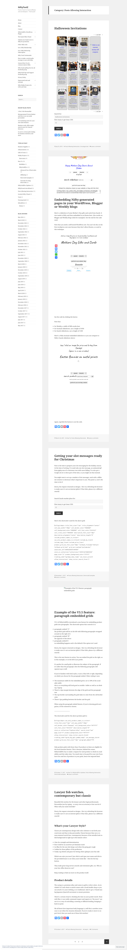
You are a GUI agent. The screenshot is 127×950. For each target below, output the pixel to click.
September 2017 (22, 314)
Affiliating (23, 175)
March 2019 (21, 293)
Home (19, 20)
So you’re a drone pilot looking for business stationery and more (26, 133)
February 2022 (22, 238)
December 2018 (22, 302)
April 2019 (21, 290)
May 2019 (20, 287)
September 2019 (22, 276)
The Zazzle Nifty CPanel (24, 37)
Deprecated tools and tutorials (24, 81)
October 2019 (22, 273)
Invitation (62, 47)
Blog (19, 26)
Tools (19, 197)
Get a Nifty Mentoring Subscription (24, 51)
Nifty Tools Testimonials (24, 55)
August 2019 (21, 279)
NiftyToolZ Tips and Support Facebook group (26, 73)
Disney (21, 206)
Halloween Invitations (70, 28)
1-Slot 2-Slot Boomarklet (24, 111)
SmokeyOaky (63, 79)
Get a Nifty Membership (24, 47)
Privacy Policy (22, 77)
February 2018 (22, 305)
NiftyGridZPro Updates (24, 185)
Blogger (56, 218)
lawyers (86, 929)
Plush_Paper (85, 79)
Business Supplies (23, 147)
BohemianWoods (85, 101)
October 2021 (22, 249)
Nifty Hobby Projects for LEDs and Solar (25, 86)
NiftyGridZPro (23, 167)
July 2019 (20, 281)
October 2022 (22, 229)
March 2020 (21, 264)
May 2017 (20, 325)
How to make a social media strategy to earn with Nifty (26, 59)
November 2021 (22, 246)
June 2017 (21, 322)
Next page (106, 941)
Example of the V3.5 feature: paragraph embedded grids (74, 614)
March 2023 (21, 220)
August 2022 (21, 235)
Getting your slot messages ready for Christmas (78, 457)
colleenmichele (74, 103)
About (19, 23)
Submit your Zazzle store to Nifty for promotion (25, 40)
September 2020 (22, 261)
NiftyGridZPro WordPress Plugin (25, 33)
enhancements (22, 149)
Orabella (63, 103)
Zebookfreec (21, 203)
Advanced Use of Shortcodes (28, 170)
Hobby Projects (22, 155)
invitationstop (74, 79)
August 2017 (21, 317)
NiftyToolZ (23, 7)
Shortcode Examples (26, 178)
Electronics (22, 158)
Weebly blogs (67, 218)
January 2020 (21, 267)
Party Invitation (84, 47)
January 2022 (21, 240)
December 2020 (22, 258)
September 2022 (22, 232)
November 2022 (22, 226)
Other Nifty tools (22, 44)
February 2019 (22, 296)
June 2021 (21, 255)
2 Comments (94, 929)
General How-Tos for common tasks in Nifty (24, 64)
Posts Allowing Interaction (25, 191)
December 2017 (22, 308)
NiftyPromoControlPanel (25, 188)
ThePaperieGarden (95, 104)
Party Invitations (73, 96)
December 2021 (22, 243)
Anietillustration (74, 52)
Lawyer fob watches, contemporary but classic (72, 793)
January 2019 (21, 299)
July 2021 (20, 252)
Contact (20, 29)
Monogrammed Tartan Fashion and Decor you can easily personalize (26, 116)
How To (20, 161)
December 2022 (22, 223)
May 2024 (20, 217)
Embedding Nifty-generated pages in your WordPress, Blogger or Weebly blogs (78, 203)
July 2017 (20, 320)
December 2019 (22, 270)
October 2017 (22, 311)
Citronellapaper (96, 79)
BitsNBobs (22, 164)
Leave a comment (96, 146)
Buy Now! (61, 43)
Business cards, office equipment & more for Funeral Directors (26, 127)
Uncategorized (22, 200)
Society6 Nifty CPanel (24, 194)
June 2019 (21, 284)
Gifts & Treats (22, 152)
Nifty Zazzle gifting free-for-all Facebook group (26, 68)
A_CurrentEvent (85, 54)
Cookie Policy (30, 947)
